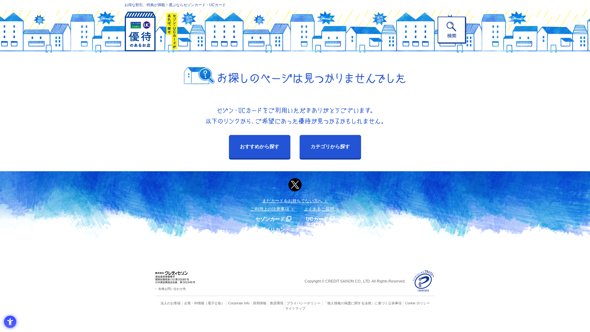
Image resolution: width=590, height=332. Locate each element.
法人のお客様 (170, 303)
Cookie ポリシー (417, 303)
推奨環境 (276, 303)
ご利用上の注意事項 (269, 209)
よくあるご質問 (319, 209)
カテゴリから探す (330, 146)
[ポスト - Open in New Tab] (295, 185)
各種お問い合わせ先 (172, 288)
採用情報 (259, 303)
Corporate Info (239, 303)
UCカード (317, 219)
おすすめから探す (259, 146)
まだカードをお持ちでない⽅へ (292, 200)
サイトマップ (295, 308)
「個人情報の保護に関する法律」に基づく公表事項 (363, 303)
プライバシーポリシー (304, 303)
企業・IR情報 (194, 303)
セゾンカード (270, 219)
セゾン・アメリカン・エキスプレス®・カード (292, 229)
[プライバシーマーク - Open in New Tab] (423, 281)
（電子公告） (214, 303)
